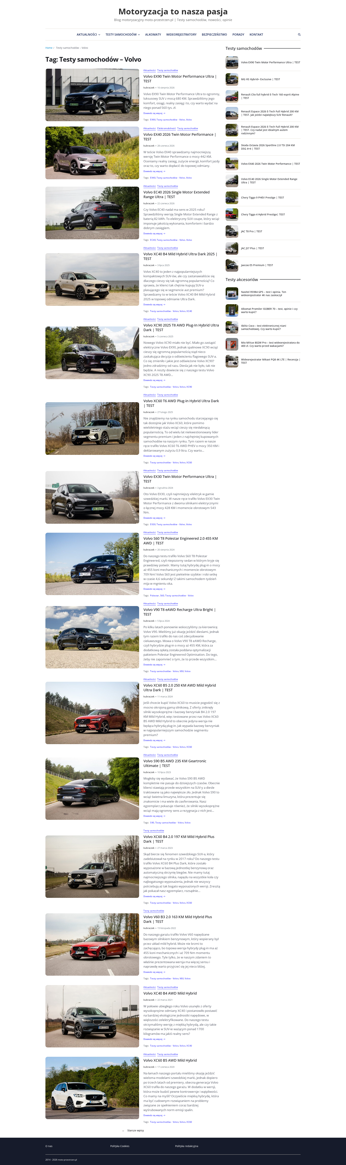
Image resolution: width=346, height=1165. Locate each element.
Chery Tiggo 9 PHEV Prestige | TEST (262, 197)
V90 (182, 671)
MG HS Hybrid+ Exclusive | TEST (260, 79)
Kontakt (256, 34)
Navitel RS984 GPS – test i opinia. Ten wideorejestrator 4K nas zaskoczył (263, 293)
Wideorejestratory (181, 34)
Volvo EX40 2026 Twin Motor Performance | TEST (179, 136)
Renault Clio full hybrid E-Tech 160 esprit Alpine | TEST (270, 96)
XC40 (189, 311)
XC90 (189, 386)
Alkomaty (153, 34)
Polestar (154, 595)
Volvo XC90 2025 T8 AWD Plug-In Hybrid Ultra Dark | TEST (181, 327)
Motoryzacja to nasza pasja (173, 11)
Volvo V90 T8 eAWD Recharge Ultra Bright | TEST (179, 612)
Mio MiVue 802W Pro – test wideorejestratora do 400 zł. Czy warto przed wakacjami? (270, 344)
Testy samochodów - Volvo (171, 119)
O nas (48, 1146)
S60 (162, 595)
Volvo (189, 119)
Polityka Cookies (119, 1146)
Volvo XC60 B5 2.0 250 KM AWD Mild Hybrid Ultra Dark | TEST (179, 687)
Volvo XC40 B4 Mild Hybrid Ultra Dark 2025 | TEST (180, 256)
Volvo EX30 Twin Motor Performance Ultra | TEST (180, 479)
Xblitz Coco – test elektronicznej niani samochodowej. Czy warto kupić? (263, 327)
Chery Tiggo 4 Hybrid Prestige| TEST (263, 214)
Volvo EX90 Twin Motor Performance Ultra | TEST (180, 78)
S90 (152, 822)
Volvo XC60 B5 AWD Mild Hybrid (170, 1060)
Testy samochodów (121, 34)
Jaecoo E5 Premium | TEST (257, 265)
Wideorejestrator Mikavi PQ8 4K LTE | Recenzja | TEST (270, 361)
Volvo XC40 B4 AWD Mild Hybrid (170, 993)
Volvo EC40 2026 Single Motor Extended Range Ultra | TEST (176, 194)
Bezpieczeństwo (214, 34)
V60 (182, 978)
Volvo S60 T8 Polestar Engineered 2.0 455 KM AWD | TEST (180, 540)
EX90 (153, 119)
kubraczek (148, 87)
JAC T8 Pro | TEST (251, 231)
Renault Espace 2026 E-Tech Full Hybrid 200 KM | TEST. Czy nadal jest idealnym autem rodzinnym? (270, 130)
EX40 (153, 177)
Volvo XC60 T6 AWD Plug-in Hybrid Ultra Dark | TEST (181, 403)
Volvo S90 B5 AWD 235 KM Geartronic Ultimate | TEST (174, 763)
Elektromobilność (166, 128)
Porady (238, 34)
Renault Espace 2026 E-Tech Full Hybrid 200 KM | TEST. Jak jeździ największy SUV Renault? (270, 113)
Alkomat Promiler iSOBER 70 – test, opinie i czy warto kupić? (269, 310)
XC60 (189, 462)
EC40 (153, 240)
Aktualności (87, 34)
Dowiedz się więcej (152, 113)
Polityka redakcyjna (186, 1146)
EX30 (153, 524)
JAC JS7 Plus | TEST (252, 248)
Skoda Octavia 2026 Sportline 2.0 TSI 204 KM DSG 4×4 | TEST (268, 146)
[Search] (299, 34)
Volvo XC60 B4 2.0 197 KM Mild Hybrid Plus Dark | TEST (178, 839)
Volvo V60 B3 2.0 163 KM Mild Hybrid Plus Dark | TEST (177, 919)
